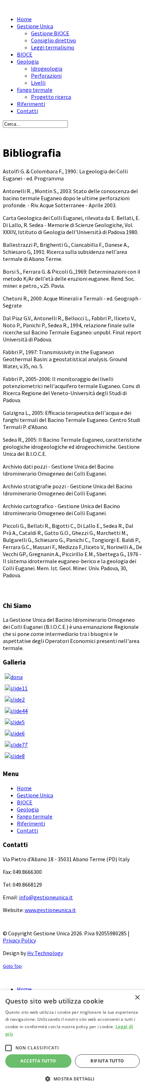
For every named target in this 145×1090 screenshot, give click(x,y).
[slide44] (72, 712)
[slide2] (72, 701)
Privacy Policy (19, 940)
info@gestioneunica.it (46, 897)
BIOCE (24, 802)
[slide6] (72, 735)
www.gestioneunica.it (50, 909)
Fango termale (34, 816)
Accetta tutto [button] (38, 1061)
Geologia (28, 809)
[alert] (72, 1040)
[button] (72, 1078)
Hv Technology (45, 953)
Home (24, 788)
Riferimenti (31, 823)
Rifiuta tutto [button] (107, 1061)
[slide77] (72, 746)
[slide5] (72, 723)
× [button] (137, 997)
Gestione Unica (35, 795)
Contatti (27, 830)
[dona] (72, 678)
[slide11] (72, 690)
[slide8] (72, 757)
